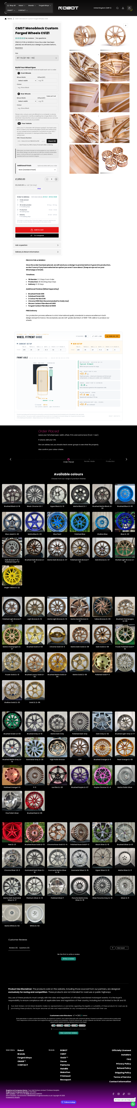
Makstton (65, 1072)
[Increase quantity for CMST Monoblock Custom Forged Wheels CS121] (56, 179)
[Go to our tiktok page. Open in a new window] (124, 1094)
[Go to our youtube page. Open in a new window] (129, 1094)
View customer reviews (68, 1033)
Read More (19, 48)
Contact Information (120, 1081)
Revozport (65, 1079)
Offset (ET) (41, 77)
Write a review (68, 959)
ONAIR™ (22, 1061)
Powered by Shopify (13, 1097)
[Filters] (112, 948)
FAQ (129, 1059)
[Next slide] (126, 459)
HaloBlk (64, 1068)
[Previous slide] (10, 459)
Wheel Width (21, 77)
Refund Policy (124, 1068)
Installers (126, 1054)
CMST (63, 1054)
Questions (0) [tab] (24, 948)
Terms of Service (122, 1077)
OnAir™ (64, 1057)
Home (10, 19)
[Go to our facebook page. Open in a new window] (113, 1094)
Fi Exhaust (65, 1076)
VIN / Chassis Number (24, 138)
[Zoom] (125, 25)
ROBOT (63, 1050)
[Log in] (123, 8)
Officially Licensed (121, 1050)
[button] (20, 38)
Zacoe (63, 1061)
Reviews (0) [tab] (13, 948)
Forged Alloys (25, 1057)
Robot (21, 1050)
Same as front (51, 96)
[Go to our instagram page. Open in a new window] (119, 1094)
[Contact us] (133, 1104)
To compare (39, 235)
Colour (19, 84)
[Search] (117, 8)
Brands (21, 1054)
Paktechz (65, 1065)
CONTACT (23, 1065)
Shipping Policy (123, 1072)
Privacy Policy (123, 1063)
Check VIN (52, 141)
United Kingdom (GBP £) (102, 8)
